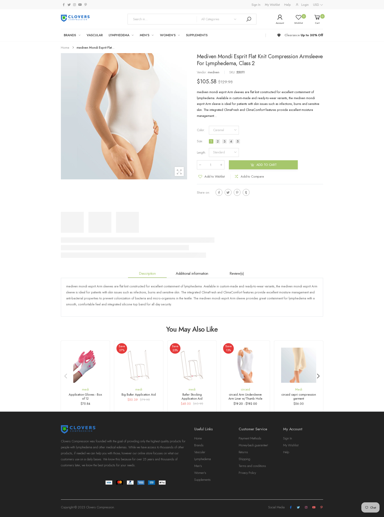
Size (200, 141)
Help (287, 4)
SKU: (232, 72)
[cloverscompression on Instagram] (74, 5)
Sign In (256, 4)
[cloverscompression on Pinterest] (85, 5)
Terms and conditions (252, 466)
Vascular (199, 452)
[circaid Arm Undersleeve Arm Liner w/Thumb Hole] (245, 365)
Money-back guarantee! (253, 445)
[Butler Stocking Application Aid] (192, 365)
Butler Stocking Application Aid (192, 396)
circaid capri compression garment (298, 396)
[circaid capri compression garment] (298, 365)
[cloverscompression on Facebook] (63, 5)
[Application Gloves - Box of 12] (85, 365)
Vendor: (202, 72)
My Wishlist (272, 4)
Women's (200, 473)
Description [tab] (147, 273)
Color (201, 130)
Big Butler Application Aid (139, 394)
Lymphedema (202, 459)
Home (198, 438)
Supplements (202, 479)
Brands (199, 445)
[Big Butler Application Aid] (138, 365)
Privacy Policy (247, 473)
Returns (243, 452)
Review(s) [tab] (237, 273)
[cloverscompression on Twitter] (68, 5)
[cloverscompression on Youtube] (80, 5)
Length (201, 152)
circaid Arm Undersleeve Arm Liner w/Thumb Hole (245, 396)
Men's (198, 466)
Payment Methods (250, 438)
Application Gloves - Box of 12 (85, 396)
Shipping (244, 459)
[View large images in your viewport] (179, 171)
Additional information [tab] (192, 273)
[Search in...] (248, 19)
